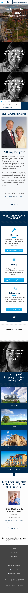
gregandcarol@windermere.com (14, 198)
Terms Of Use (8, 578)
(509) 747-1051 (18, 520)
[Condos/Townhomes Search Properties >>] (14, 459)
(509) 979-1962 (18, 196)
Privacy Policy (18, 578)
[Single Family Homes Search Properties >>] (14, 395)
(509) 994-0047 (9, 196)
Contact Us (14, 204)
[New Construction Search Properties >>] (14, 438)
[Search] (24, 105)
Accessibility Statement (12, 579)
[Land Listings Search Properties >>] (14, 417)
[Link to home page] (9, 2)
